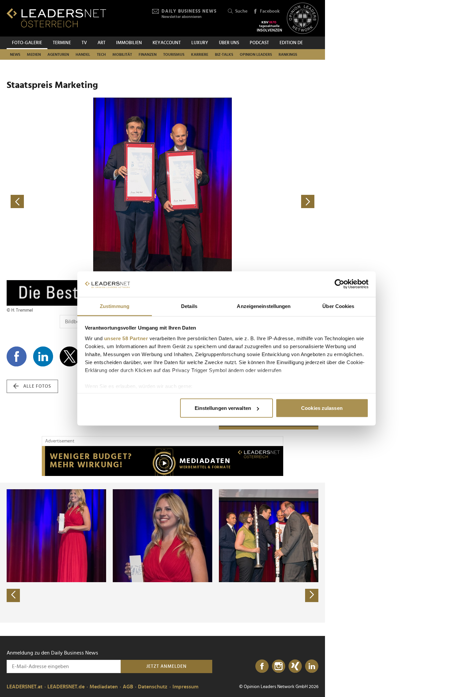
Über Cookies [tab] (338, 306)
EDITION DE (291, 42)
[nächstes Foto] (240, 202)
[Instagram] (278, 666)
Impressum (185, 686)
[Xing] (295, 666)
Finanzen (148, 54)
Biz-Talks (224, 54)
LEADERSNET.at (24, 686)
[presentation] (13, 595)
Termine (62, 42)
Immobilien (129, 42)
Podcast (259, 42)
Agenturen (58, 54)
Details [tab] (189, 306)
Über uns (229, 42)
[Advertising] (162, 461)
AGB (128, 686)
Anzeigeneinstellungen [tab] (264, 306)
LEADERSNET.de (66, 686)
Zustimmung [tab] (114, 306)
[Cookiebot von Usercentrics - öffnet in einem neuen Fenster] (339, 284)
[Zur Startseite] (56, 17)
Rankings (288, 54)
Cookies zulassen (322, 408)
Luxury (199, 42)
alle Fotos (37, 386)
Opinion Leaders (256, 54)
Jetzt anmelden (166, 666)
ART (101, 42)
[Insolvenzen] (269, 26)
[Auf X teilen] (70, 356)
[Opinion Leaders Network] (302, 18)
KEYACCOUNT (167, 42)
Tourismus (173, 54)
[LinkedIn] (311, 666)
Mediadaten (104, 686)
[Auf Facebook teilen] (17, 356)
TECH (101, 54)
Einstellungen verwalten (223, 408)
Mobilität (122, 54)
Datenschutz (152, 686)
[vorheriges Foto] (84, 202)
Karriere (199, 54)
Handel (83, 54)
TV (84, 42)
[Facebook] (262, 666)
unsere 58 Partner (126, 338)
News (15, 54)
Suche (241, 11)
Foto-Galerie (27, 42)
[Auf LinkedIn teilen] (43, 356)
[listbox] (162, 552)
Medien (34, 54)
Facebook (270, 11)
